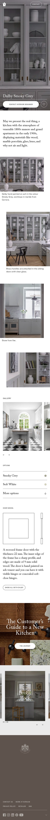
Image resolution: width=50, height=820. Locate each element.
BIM (30, 806)
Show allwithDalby (14, 587)
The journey (25, 646)
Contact (36, 4)
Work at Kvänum (23, 802)
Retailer (22, 806)
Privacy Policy (9, 806)
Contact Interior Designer (21, 104)
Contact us (8, 802)
